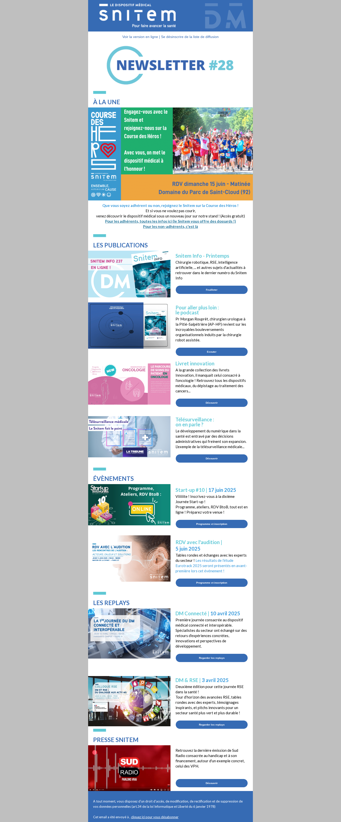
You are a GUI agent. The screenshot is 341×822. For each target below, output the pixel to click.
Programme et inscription (211, 524)
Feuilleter (211, 289)
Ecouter (211, 351)
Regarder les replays (212, 658)
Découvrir (212, 402)
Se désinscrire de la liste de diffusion (190, 37)
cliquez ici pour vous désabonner (154, 817)
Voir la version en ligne (140, 37)
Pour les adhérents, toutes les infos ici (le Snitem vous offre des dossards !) (170, 221)
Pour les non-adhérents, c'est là (170, 226)
